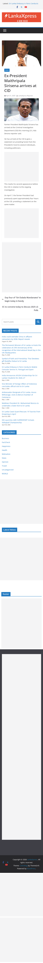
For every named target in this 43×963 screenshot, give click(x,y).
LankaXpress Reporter (25, 96)
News (7, 70)
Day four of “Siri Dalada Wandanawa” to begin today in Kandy (23, 299)
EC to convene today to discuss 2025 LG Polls (20, 309)
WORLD (5, 473)
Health (4, 450)
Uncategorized (7, 470)
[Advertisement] (21, 167)
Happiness (6, 446)
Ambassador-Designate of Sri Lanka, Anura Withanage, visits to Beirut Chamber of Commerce (19, 394)
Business (5, 438)
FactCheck (6, 442)
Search (38, 322)
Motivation (6, 454)
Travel (4, 466)
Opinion (5, 462)
